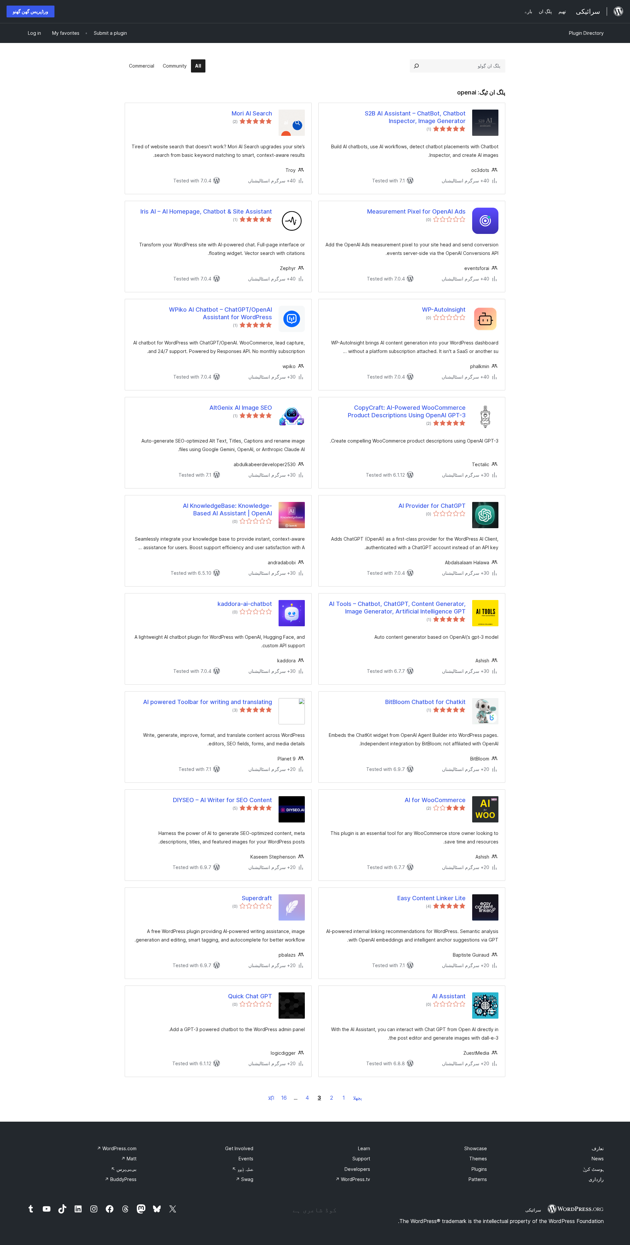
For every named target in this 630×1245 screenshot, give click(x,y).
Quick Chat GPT (250, 996)
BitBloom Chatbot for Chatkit (425, 701)
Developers (357, 1169)
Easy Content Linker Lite (431, 898)
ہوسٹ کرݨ (593, 1169)
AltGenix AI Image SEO (240, 407)
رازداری (596, 1179)
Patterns (478, 1179)
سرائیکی (533, 1210)
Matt (128, 1158)
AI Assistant (449, 996)
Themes (478, 1158)
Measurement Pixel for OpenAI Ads (416, 211)
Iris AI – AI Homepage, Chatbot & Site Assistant (206, 211)
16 (284, 1097)
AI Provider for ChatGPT (432, 505)
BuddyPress (120, 1179)
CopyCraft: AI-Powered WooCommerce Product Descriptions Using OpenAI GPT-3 (407, 411)
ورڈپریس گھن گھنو (30, 11)
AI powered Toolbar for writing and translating (207, 701)
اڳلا (271, 1098)
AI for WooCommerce (435, 800)
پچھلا (357, 1098)
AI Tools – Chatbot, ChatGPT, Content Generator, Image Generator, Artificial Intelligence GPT (397, 607)
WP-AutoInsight (444, 309)
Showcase (475, 1148)
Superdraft (257, 898)
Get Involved (239, 1148)
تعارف (598, 1148)
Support (361, 1158)
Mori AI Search (252, 113)
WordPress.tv (352, 1179)
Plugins (479, 1169)
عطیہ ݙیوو (242, 1169)
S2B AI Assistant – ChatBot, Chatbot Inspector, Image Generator (415, 117)
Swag (244, 1179)
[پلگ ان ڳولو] (416, 66)
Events (246, 1158)
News (598, 1158)
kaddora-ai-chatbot (245, 603)
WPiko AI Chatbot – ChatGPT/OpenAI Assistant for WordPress (220, 313)
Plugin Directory (586, 33)
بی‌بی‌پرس (123, 1169)
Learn (364, 1148)
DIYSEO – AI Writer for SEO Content (222, 800)
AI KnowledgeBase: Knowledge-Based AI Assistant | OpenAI (227, 509)
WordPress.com (116, 1148)
